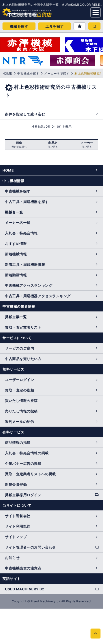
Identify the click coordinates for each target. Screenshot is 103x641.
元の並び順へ (19, 146)
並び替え (53, 146)
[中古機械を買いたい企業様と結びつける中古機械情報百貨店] (17, 11)
